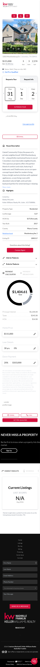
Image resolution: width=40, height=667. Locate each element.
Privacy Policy (10, 664)
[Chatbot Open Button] (34, 661)
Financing (20, 552)
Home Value (20, 555)
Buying (20, 546)
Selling (20, 549)
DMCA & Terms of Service (24, 664)
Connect (20, 558)
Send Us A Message (20, 606)
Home (20, 540)
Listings (20, 543)
